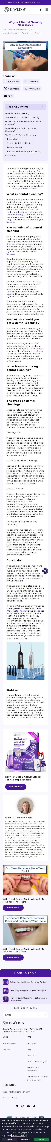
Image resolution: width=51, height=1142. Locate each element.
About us (31, 1044)
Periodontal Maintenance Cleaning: (24, 151)
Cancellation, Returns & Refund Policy (37, 1078)
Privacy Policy (19, 1135)
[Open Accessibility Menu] (45, 571)
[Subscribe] (45, 1015)
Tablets (6, 1050)
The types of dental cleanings (20, 135)
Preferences (25, 1139)
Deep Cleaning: (14, 147)
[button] (46, 9)
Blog (29, 1050)
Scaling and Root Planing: (20, 143)
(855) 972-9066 (10, 1098)
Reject (9, 1139)
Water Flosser (9, 1044)
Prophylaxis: (13, 139)
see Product (16, 786)
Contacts (31, 1055)
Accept (41, 1139)
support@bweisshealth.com (16, 1092)
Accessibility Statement (33, 1069)
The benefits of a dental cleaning (22, 117)
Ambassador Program (37, 1061)
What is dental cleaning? (17, 113)
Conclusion (10, 155)
